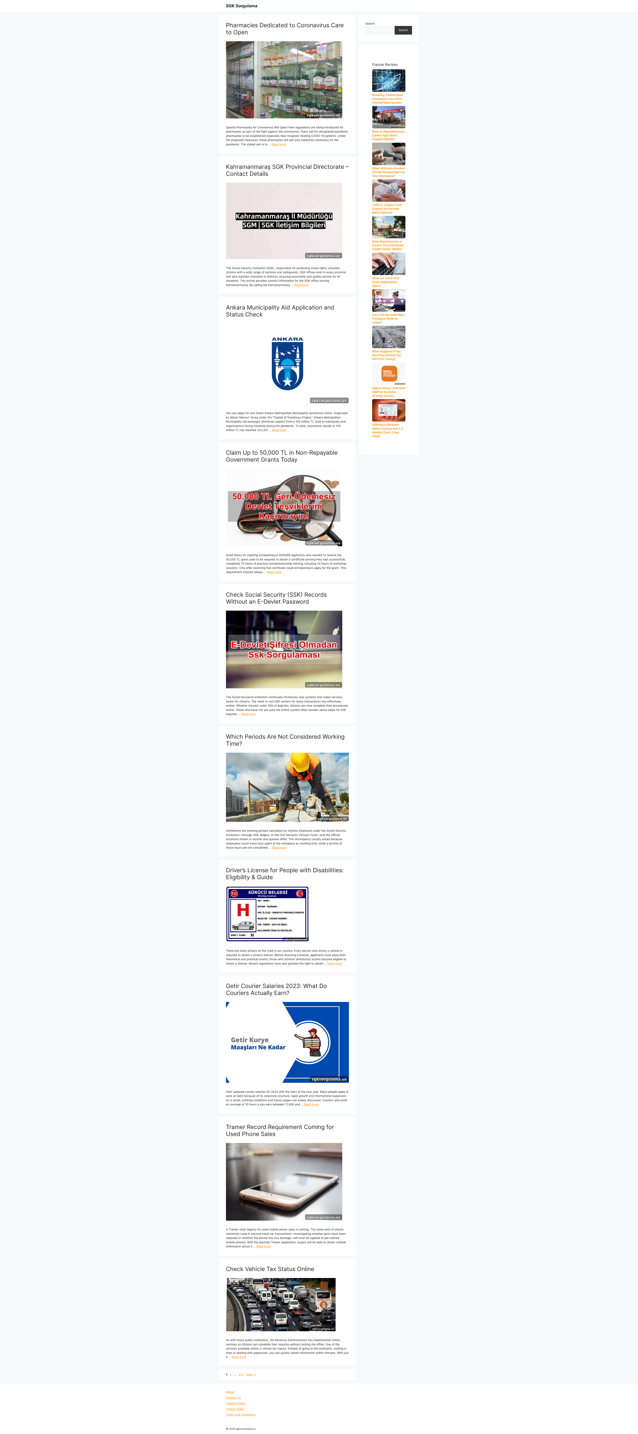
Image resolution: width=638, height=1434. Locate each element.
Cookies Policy (235, 1403)
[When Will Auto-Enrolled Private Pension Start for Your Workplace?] (388, 154)
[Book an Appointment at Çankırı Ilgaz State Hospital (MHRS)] (388, 117)
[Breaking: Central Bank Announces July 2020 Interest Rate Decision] (388, 80)
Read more (278, 144)
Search (370, 23)
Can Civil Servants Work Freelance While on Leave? (388, 318)
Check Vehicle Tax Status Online (270, 1268)
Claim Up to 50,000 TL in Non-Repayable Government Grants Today (282, 456)
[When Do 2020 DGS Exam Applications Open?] (388, 264)
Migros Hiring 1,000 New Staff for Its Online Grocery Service (388, 391)
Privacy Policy (235, 1409)
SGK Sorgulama (242, 5)
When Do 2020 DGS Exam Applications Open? (385, 282)
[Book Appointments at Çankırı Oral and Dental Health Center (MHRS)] (388, 227)
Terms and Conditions (240, 1414)
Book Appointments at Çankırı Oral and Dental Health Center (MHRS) (387, 245)
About (230, 1392)
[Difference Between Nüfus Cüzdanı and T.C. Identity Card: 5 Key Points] (388, 410)
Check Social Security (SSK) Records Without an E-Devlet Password (276, 598)
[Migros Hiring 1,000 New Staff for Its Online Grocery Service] (388, 374)
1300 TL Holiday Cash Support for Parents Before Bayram (387, 208)
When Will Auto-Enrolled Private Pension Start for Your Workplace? (388, 172)
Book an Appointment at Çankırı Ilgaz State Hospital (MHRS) (388, 135)
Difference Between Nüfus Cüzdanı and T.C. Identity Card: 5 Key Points (388, 430)
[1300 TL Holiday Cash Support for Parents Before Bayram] (388, 190)
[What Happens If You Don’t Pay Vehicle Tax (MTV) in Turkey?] (388, 337)
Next (251, 1374)
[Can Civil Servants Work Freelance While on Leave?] (388, 300)
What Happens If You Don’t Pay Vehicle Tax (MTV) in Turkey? (386, 355)
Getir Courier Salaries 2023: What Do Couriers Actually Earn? (276, 989)
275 (242, 1374)
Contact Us (233, 1397)
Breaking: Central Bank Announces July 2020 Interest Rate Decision (387, 98)
